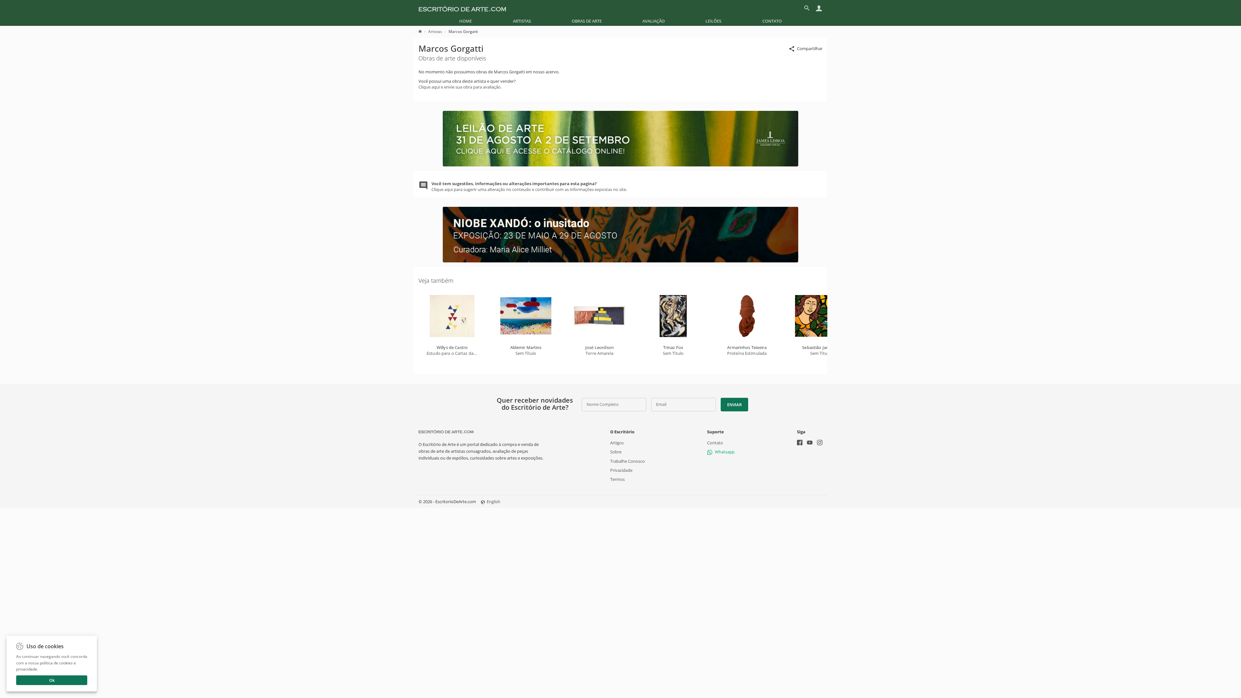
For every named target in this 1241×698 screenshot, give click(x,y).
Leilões (713, 21)
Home (465, 21)
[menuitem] (465, 21)
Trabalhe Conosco (627, 461)
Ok (52, 680)
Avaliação (653, 21)
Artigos (617, 443)
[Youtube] (809, 443)
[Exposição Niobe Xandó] (620, 261)
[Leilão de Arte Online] (620, 165)
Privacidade (621, 470)
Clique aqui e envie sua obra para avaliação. (460, 87)
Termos (617, 479)
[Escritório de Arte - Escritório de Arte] (446, 432)
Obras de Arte (587, 21)
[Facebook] (799, 443)
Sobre (615, 452)
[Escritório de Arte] (462, 8)
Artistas (522, 21)
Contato (772, 21)
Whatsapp (725, 452)
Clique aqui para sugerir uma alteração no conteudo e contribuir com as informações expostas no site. (529, 186)
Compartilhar (809, 48)
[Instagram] (819, 443)
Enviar (734, 404)
